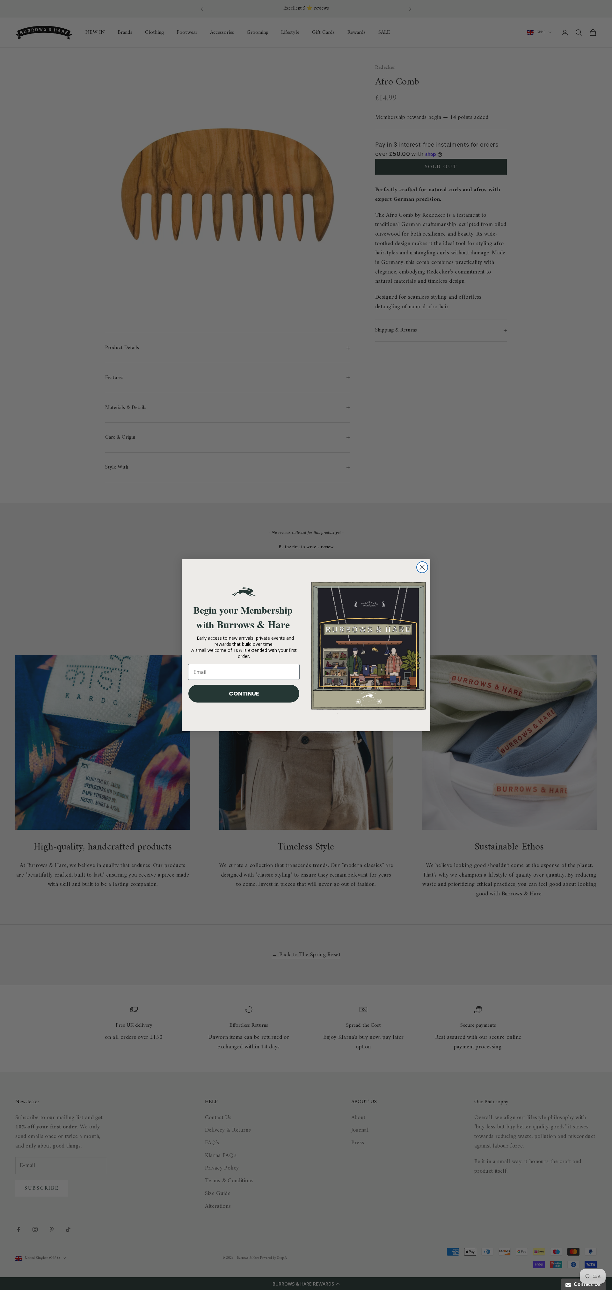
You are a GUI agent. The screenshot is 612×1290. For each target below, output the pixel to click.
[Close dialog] (422, 567)
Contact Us (586, 1284)
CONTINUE (244, 693)
